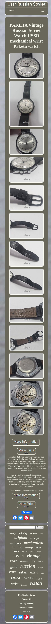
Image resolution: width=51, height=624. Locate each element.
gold (13, 566)
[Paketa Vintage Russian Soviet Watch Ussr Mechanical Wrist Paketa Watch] (26, 66)
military (15, 543)
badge (39, 551)
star (41, 534)
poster (25, 551)
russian (27, 566)
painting (23, 533)
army (13, 533)
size (13, 548)
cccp (33, 561)
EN (24, 612)
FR (28, 612)
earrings (29, 548)
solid (42, 573)
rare (12, 571)
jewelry (24, 585)
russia (16, 551)
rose (39, 578)
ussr (16, 577)
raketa (23, 572)
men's (34, 572)
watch (36, 583)
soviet (18, 555)
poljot (32, 551)
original (20, 537)
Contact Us (26, 599)
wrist (14, 584)
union (13, 560)
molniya (34, 538)
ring (20, 547)
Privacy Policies (26, 603)
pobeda (33, 533)
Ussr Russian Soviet (26, 595)
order (29, 578)
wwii (40, 561)
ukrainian (24, 561)
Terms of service (26, 608)
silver (38, 547)
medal (40, 568)
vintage (33, 555)
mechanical (33, 542)
